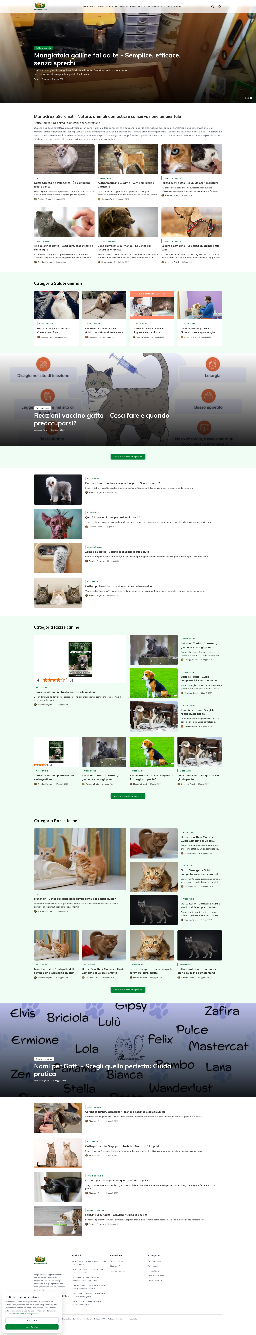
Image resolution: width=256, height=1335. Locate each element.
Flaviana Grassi (116, 1261)
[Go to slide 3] (251, 98)
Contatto (87, 1319)
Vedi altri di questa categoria (126, 456)
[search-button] (212, 6)
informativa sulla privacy (26, 1314)
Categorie (154, 1255)
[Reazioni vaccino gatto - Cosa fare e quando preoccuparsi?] (128, 399)
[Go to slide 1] (245, 98)
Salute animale (105, 6)
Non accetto (32, 1320)
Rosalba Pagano (41, 79)
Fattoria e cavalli (43, 48)
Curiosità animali (173, 6)
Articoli (76, 1255)
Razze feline (136, 6)
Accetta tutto (32, 1327)
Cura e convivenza (153, 6)
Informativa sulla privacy (71, 1319)
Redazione (116, 1255)
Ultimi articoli (89, 6)
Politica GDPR (99, 1319)
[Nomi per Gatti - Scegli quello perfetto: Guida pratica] (128, 1050)
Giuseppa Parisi (40, 430)
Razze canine (121, 6)
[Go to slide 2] (248, 98)
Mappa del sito (131, 1319)
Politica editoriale (115, 1319)
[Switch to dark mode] (219, 6)
